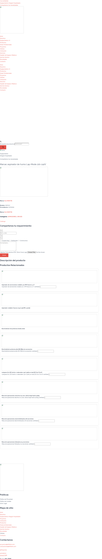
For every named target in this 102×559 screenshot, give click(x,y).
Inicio (1, 36)
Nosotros (2, 38)
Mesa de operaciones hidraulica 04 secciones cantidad (18, 444)
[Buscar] (3, 147)
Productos (3, 42)
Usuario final (5, 240)
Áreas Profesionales (6, 44)
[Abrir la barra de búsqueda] (0, 142)
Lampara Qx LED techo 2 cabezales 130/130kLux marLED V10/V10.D (22, 372)
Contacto (3, 61)
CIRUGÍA (19, 216)
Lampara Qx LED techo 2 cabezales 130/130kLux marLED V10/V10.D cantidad (25, 374)
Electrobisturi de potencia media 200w (13, 328)
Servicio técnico (4, 57)
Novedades (3, 59)
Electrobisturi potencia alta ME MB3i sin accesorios (17, 349)
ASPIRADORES (12, 216)
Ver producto (7, 289)
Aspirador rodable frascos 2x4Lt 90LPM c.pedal (16, 308)
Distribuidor (14, 240)
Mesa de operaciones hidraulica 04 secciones (15, 442)
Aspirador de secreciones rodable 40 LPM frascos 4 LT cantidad (20, 286)
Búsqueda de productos (7, 144)
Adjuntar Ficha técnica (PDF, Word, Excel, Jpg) (13, 252)
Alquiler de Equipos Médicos (8, 55)
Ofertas (2, 49)
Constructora (23, 240)
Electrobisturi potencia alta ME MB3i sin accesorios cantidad (19, 351)
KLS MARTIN (8, 201)
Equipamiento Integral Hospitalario (10, 3)
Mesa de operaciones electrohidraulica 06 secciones (18, 419)
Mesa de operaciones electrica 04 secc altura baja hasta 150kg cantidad (23, 397)
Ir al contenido (4, 1)
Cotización (3, 51)
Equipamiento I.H (5, 40)
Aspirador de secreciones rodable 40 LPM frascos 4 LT (18, 285)
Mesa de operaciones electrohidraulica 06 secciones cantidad (20, 420)
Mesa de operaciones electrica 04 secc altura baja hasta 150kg (20, 395)
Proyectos (3, 47)
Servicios (2, 53)
